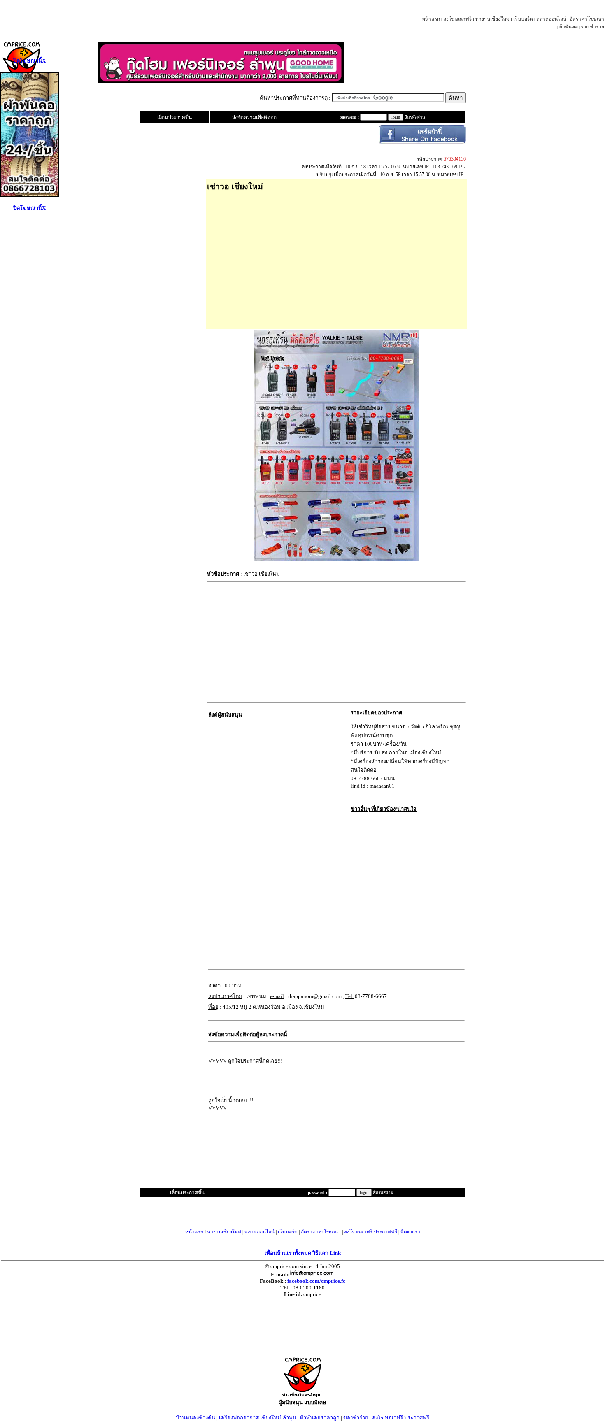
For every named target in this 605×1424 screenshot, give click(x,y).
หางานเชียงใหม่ (492, 19)
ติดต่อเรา (410, 1232)
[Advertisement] (336, 257)
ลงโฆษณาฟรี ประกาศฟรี (370, 1232)
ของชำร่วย (592, 27)
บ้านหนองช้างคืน (195, 1418)
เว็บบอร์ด (523, 19)
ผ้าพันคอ (568, 27)
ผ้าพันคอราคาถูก (320, 1418)
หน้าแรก (431, 19)
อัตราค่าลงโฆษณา (321, 1232)
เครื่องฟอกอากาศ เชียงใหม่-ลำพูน (257, 1418)
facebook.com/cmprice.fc (316, 1281)
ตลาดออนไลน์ (551, 19)
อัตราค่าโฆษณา (587, 19)
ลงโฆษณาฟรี (457, 19)
